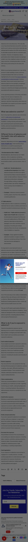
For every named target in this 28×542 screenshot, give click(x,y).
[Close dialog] (27, 259)
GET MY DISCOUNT (21, 273)
